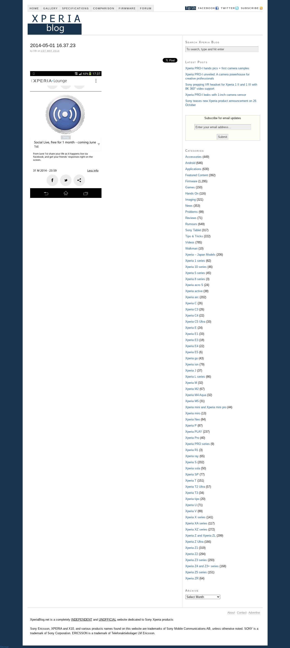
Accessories (193, 156)
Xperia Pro (192, 437)
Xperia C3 (191, 309)
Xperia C (191, 303)
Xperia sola (192, 468)
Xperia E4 (191, 346)
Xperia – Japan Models (200, 254)
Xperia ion (191, 364)
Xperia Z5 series (196, 572)
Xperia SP (192, 474)
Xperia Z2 (191, 554)
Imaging (190, 199)
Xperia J (190, 370)
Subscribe (250, 8)
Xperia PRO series (197, 444)
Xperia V (191, 511)
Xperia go (191, 358)
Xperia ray (192, 456)
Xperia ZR (191, 578)
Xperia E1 (191, 334)
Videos (189, 242)
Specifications (75, 8)
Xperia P (191, 425)
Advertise (254, 612)
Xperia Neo (192, 419)
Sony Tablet (193, 230)
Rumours (191, 224)
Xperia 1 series (195, 260)
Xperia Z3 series (196, 560)
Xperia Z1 (191, 548)
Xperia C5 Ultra (195, 321)
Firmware (127, 8)
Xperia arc (192, 297)
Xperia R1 (191, 450)
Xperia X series (195, 517)
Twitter (228, 8)
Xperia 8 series (195, 279)
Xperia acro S (194, 285)
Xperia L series (195, 376)
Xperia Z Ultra (194, 541)
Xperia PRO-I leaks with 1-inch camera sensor (215, 94)
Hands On (191, 193)
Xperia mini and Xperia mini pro (205, 407)
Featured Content (196, 175)
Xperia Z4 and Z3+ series (202, 566)
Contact (241, 612)
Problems (191, 212)
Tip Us (189, 8)
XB (35, 51)
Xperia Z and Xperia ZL (200, 535)
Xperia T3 (191, 492)
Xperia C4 (191, 315)
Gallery (50, 8)
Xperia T (190, 480)
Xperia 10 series (196, 267)
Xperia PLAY (193, 431)
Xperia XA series (196, 523)
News (189, 205)
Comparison (103, 8)
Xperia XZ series (196, 529)
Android (190, 163)
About (231, 612)
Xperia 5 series (195, 273)
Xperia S (191, 462)
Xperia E (191, 327)
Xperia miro (192, 413)
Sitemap (4, 647)
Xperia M (191, 382)
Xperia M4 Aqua (195, 395)
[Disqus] (105, 263)
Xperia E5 (191, 352)
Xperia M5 (192, 401)
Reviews (190, 218)
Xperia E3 (191, 340)
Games (190, 187)
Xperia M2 (192, 389)
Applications (193, 169)
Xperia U (191, 505)
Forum (146, 8)
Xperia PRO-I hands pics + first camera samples (217, 68)
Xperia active (194, 291)
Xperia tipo (192, 499)
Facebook (206, 8)
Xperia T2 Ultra (195, 486)
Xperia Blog (139, 23)
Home (34, 8)
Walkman (191, 248)
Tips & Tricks (194, 236)
